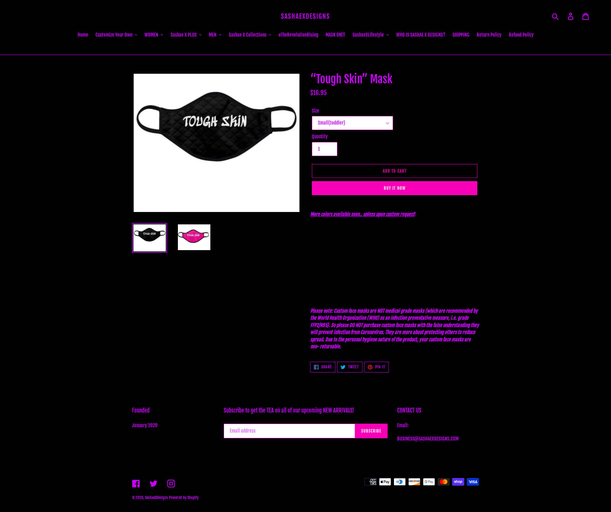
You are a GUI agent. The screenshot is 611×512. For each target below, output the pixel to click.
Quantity (320, 136)
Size (315, 111)
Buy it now (394, 188)
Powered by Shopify (184, 497)
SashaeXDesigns (305, 16)
